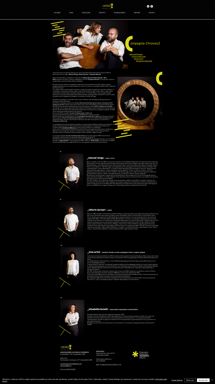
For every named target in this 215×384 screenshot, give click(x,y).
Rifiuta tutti (190, 380)
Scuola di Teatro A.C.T (69, 127)
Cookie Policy (143, 354)
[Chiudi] (212, 380)
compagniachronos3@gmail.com (71, 364)
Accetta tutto (203, 380)
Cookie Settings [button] (177, 380)
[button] (90, 44)
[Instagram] (148, 6)
